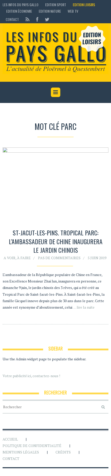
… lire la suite (83, 307)
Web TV (73, 11)
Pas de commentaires (59, 257)
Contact (12, 19)
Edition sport (55, 4)
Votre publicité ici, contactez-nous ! (31, 375)
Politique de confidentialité (32, 445)
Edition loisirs (84, 4)
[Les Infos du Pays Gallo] (55, 49)
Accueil (10, 439)
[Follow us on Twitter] (45, 19)
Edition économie (19, 11)
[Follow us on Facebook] (37, 19)
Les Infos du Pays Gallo (20, 4)
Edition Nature (50, 11)
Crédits (63, 452)
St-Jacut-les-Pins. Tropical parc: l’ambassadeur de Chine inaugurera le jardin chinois (55, 241)
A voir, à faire (17, 257)
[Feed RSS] (27, 19)
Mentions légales (21, 452)
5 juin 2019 (97, 257)
